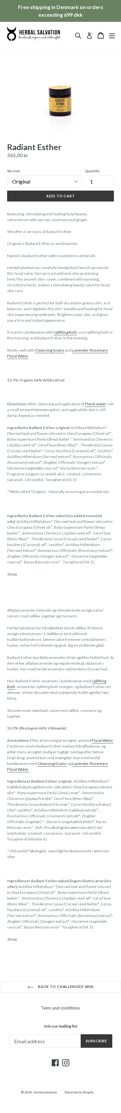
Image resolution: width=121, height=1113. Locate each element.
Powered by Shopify (79, 1092)
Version (13, 171)
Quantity (92, 171)
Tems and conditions (60, 1007)
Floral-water (95, 403)
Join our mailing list (60, 1026)
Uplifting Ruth (65, 332)
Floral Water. (103, 740)
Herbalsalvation (45, 1092)
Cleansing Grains (50, 350)
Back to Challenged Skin (65, 986)
